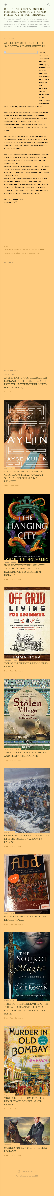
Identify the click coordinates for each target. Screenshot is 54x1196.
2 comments (14, 392)
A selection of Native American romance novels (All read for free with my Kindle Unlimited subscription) (26, 382)
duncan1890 (33, 1176)
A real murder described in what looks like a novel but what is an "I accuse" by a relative (23, 476)
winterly (37, 253)
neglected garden (17, 253)
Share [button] (6, 246)
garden (22, 249)
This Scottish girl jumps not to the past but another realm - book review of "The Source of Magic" (26, 1008)
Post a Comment (16, 579)
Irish (32, 249)
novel (26, 253)
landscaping (39, 249)
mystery (7, 253)
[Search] (48, 4)
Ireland (27, 249)
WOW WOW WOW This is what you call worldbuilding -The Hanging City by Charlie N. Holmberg (25, 570)
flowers (16, 249)
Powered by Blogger (29, 1171)
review (31, 253)
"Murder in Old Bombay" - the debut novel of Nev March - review (24, 1101)
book (11, 249)
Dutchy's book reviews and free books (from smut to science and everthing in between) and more (25, 12)
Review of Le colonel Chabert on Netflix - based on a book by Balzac (27, 839)
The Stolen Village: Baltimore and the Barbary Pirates (25, 754)
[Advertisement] (27, 345)
